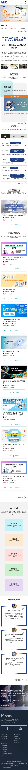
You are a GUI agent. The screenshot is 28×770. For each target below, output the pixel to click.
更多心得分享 (19, 680)
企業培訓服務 (15, 700)
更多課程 (20, 497)
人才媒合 (3, 700)
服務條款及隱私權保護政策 (14, 761)
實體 (14, 136)
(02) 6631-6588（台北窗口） (10, 719)
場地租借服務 (5, 705)
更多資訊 (20, 31)
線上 (22, 136)
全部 (5, 136)
